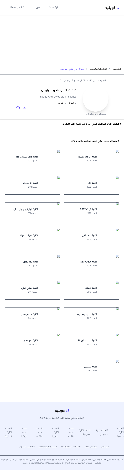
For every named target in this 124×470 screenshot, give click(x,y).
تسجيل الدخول (27, 447)
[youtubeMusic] (18, 107)
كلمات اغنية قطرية (8, 433)
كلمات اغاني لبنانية (98, 69)
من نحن (35, 7)
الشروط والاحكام (48, 447)
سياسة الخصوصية (71, 447)
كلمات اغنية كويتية (24, 433)
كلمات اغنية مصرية (120, 433)
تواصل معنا (17, 7)
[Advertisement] (62, 40)
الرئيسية (53, 7)
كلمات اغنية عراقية (39, 433)
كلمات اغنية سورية (55, 433)
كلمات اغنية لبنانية (71, 433)
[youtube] (24, 107)
